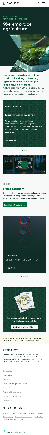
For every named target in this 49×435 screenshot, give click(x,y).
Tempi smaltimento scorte (12, 392)
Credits (21, 419)
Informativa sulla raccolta (14, 432)
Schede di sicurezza (10, 387)
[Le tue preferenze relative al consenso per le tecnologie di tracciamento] (5, 431)
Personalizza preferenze (23, 416)
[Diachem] (11, 3)
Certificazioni (7, 400)
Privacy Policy (8, 416)
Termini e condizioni (10, 419)
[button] (39, 3)
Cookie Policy (39, 416)
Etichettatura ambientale (12, 396)
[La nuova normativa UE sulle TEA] (24, 244)
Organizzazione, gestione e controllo (16, 383)
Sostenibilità (7, 371)
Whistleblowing (8, 375)
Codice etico (7, 379)
